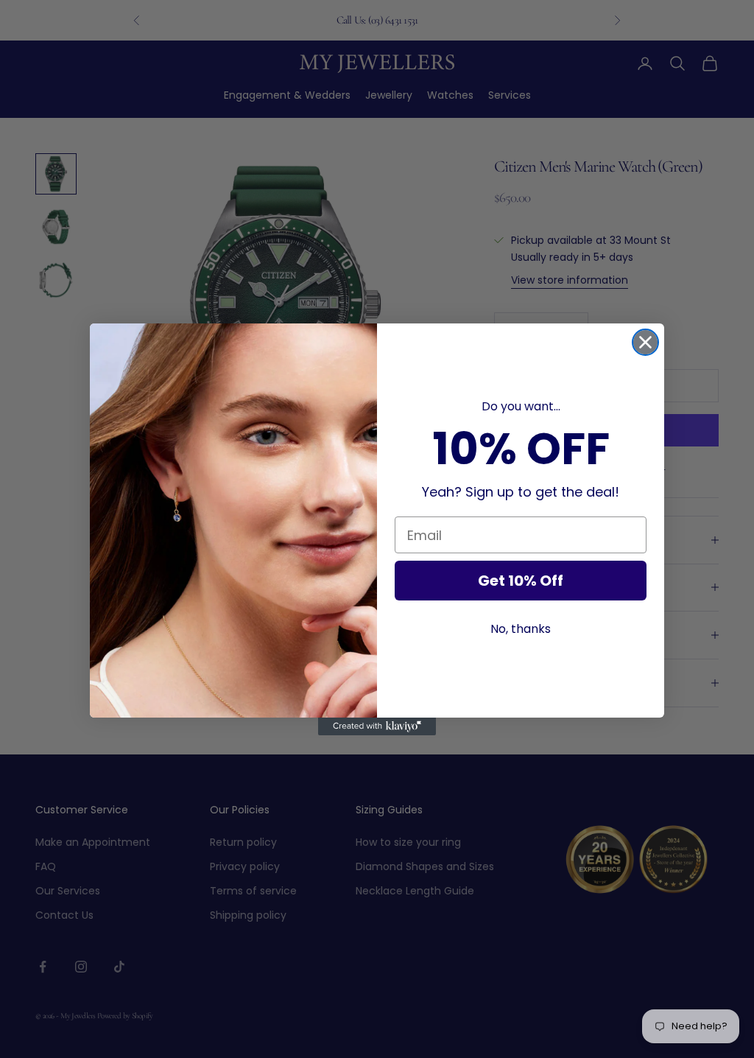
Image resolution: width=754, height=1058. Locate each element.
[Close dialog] (645, 342)
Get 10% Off (520, 580)
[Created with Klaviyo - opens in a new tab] (377, 726)
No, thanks (520, 628)
